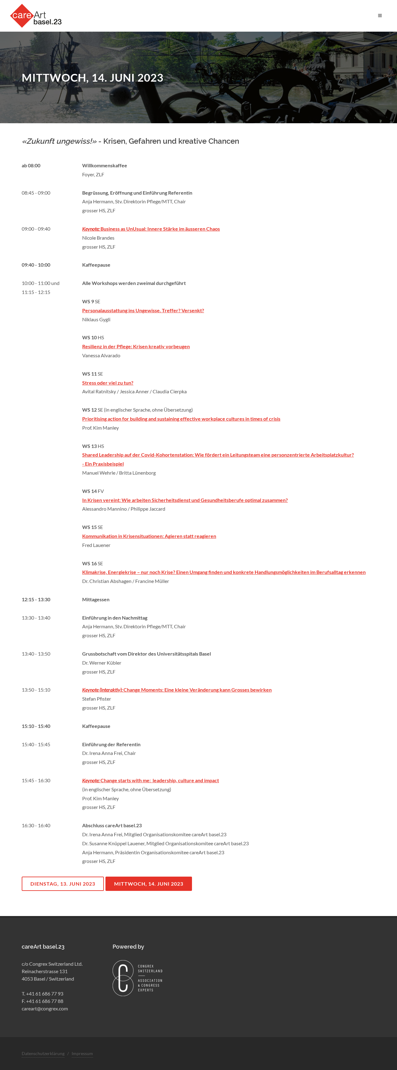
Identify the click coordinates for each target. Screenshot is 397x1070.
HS (101, 337)
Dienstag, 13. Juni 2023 (62, 884)
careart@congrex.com (45, 1008)
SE (97, 301)
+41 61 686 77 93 (44, 993)
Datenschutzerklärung (43, 1053)
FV (101, 491)
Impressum (82, 1053)
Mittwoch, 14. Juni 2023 (148, 884)
